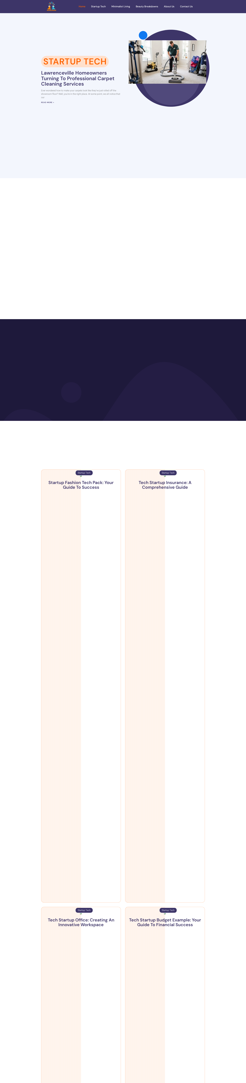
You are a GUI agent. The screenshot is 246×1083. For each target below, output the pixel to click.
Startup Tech (98, 6)
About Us (169, 6)
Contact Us (186, 6)
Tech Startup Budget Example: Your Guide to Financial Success (165, 922)
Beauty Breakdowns (147, 6)
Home (82, 6)
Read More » (47, 102)
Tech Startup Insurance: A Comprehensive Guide (165, 485)
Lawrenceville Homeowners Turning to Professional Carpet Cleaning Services (77, 78)
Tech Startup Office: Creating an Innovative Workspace (81, 922)
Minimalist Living (120, 6)
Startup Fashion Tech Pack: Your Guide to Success (81, 485)
